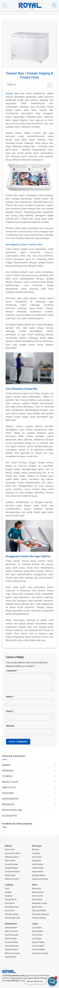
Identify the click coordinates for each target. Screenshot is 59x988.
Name (10, 696)
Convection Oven (12, 853)
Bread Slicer (10, 875)
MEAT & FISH (9, 787)
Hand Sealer (37, 931)
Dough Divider (11, 864)
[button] (4, 5)
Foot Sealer (37, 935)
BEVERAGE (7, 770)
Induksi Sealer (38, 942)
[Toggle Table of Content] (48, 85)
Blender (35, 849)
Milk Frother (37, 864)
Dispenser (36, 860)
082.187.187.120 (32, 980)
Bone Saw (36, 888)
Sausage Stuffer (39, 910)
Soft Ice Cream (11, 931)
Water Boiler (37, 871)
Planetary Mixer (12, 857)
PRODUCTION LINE (12, 809)
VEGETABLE (8, 792)
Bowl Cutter (37, 907)
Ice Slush (36, 853)
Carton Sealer (38, 946)
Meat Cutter (37, 896)
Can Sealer (37, 938)
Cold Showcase (11, 935)
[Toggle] (55, 765)
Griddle (8, 892)
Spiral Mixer (10, 860)
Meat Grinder (38, 892)
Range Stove (10, 899)
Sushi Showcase (12, 946)
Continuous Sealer (40, 953)
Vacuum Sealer (38, 949)
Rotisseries (10, 910)
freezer (30, 275)
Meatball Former (39, 903)
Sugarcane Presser (40, 879)
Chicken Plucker (39, 918)
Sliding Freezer (11, 949)
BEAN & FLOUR (10, 781)
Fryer (7, 888)
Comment (12, 670)
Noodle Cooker (12, 914)
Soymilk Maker (38, 875)
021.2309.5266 (13, 980)
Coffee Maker (38, 868)
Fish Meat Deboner (40, 914)
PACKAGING (8, 804)
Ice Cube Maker (11, 942)
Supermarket (10, 957)
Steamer (8, 896)
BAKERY (6, 764)
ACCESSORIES (9, 815)
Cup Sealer (37, 927)
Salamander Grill (12, 918)
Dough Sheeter (11, 868)
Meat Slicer (37, 899)
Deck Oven (10, 849)
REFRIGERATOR (10, 798)
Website (10, 725)
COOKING (7, 776)
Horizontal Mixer (12, 871)
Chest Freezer (11, 938)
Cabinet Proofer (12, 879)
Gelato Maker (11, 927)
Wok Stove (10, 903)
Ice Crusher (37, 857)
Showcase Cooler (12, 953)
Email (10, 711)
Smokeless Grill (12, 907)
